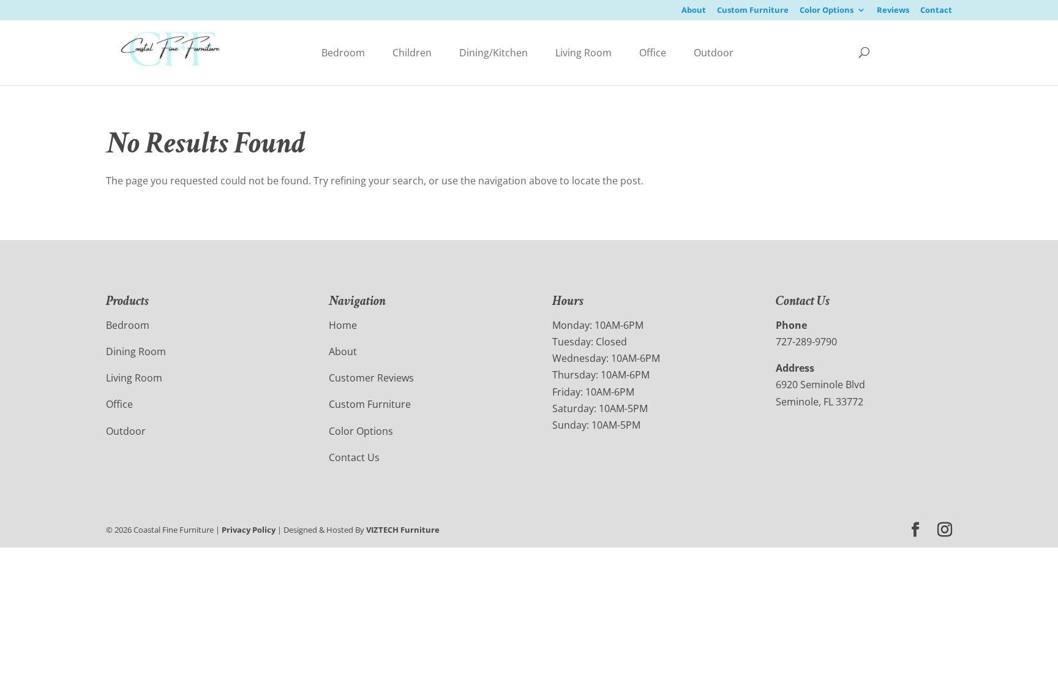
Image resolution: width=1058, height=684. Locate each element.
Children (412, 52)
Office (652, 52)
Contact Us (354, 457)
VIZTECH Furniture (403, 529)
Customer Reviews (371, 378)
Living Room (583, 52)
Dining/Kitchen (493, 52)
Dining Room (136, 351)
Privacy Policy (249, 529)
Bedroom (343, 52)
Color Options (827, 10)
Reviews (893, 10)
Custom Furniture (753, 10)
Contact (936, 10)
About (693, 10)
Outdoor (713, 52)
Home (343, 325)
